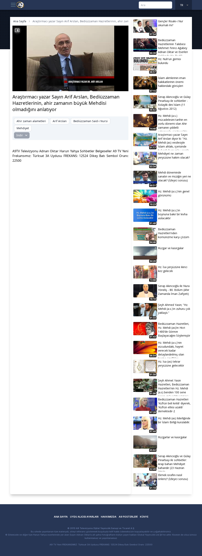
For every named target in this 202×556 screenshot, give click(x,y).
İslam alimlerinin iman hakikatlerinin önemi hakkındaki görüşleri (172, 82)
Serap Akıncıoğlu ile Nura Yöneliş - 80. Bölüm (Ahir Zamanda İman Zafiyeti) (174, 290)
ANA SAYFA (61, 516)
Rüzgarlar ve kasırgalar (172, 437)
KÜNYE (144, 516)
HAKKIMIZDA (108, 516)
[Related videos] (17, 30)
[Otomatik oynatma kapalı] (86, 86)
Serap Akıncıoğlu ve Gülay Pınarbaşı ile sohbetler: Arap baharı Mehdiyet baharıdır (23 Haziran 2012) (174, 463)
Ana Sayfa (19, 21)
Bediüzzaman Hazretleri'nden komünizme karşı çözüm (173, 233)
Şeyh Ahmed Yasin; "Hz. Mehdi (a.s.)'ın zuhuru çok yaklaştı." (174, 309)
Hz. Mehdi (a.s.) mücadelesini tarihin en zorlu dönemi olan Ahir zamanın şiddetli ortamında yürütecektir (172, 122)
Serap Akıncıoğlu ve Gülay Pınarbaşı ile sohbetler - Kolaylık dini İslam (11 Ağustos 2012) (174, 102)
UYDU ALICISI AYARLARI (84, 516)
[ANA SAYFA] (20, 4)
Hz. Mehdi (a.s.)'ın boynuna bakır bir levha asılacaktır (172, 214)
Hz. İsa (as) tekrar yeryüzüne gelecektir (171, 363)
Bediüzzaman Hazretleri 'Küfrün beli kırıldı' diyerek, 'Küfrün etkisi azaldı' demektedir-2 (174, 405)
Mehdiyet (23, 128)
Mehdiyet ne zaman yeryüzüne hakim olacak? (174, 155)
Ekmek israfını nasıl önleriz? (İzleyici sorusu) (173, 477)
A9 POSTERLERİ (128, 516)
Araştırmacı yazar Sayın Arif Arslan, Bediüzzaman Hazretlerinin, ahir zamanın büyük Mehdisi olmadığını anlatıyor (108, 21)
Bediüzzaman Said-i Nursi (90, 121)
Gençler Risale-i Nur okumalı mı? (170, 23)
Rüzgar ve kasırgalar (171, 248)
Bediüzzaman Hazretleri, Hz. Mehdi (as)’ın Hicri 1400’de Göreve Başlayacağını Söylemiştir (174, 329)
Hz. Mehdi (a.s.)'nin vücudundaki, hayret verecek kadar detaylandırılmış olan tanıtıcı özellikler (171, 349)
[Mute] (25, 86)
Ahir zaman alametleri (31, 121)
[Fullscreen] (121, 86)
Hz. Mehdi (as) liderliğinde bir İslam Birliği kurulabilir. (174, 420)
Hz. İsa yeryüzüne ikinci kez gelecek (172, 269)
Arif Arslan (60, 121)
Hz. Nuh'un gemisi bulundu (169, 61)
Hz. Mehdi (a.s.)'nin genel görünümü (173, 193)
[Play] (19, 86)
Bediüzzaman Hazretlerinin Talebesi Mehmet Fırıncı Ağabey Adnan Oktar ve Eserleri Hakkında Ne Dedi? (173, 47)
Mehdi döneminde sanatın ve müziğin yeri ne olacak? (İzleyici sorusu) (174, 176)
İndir (19, 135)
